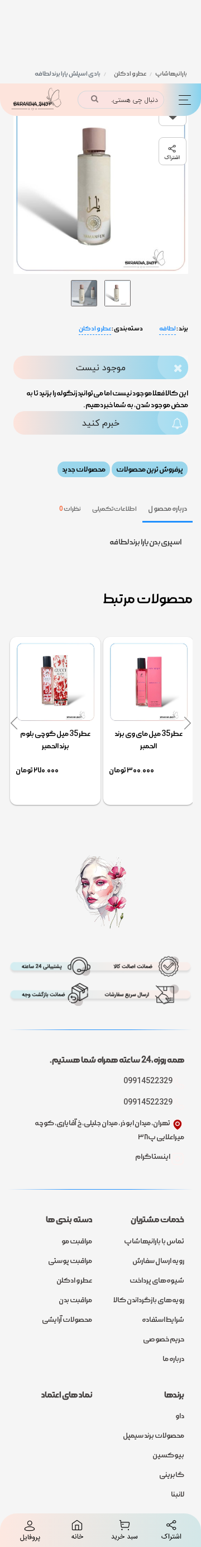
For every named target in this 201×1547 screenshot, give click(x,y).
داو (179, 1416)
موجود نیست (101, 367)
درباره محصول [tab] (167, 509)
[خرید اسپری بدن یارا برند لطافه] (84, 291)
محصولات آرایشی (67, 1320)
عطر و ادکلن (130, 73)
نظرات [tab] (70, 509)
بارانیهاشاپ (171, 73)
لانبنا (177, 1494)
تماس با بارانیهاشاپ (154, 1241)
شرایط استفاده (163, 1320)
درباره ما (173, 1359)
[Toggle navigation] (182, 100)
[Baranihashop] (35, 99)
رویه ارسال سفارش (158, 1261)
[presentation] (187, 723)
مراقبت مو (76, 1241)
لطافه (167, 328)
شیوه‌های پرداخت (157, 1280)
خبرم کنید (100, 423)
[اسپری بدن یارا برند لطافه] (117, 291)
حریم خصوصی (163, 1339)
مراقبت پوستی (70, 1261)
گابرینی (171, 1475)
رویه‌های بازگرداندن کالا (148, 1300)
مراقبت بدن (75, 1300)
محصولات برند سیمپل (153, 1435)
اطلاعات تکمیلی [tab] (114, 509)
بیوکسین (168, 1455)
